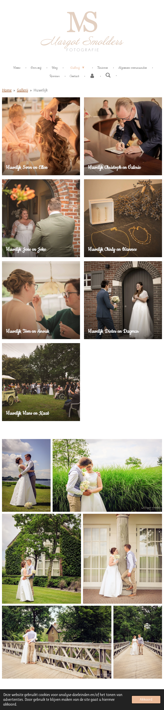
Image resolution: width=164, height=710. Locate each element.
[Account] (92, 76)
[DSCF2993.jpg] (137, 642)
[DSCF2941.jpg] (122, 559)
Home (7, 90)
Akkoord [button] (146, 699)
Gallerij (22, 90)
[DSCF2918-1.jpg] (41, 559)
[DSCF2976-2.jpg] (56, 642)
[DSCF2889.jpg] (107, 475)
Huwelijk (40, 90)
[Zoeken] (108, 75)
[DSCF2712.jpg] (26, 475)
